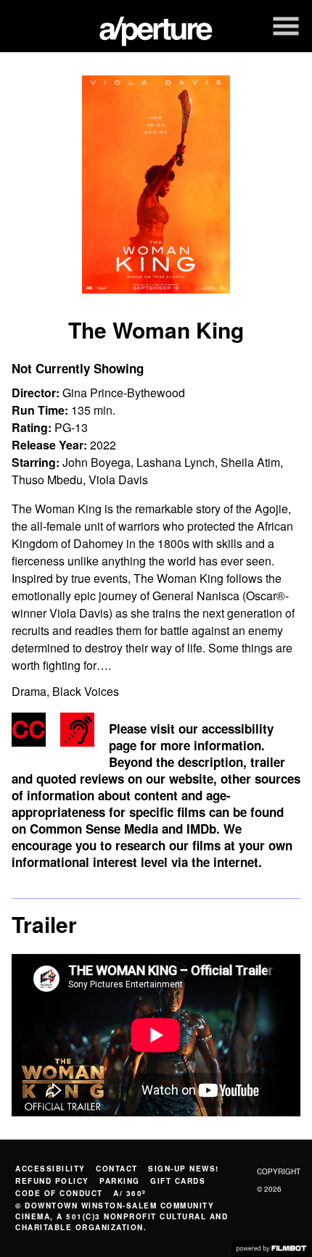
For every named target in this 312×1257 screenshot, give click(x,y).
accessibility (50, 1168)
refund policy (52, 1181)
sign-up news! (183, 1168)
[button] (286, 26)
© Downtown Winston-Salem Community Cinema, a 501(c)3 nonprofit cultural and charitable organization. (121, 1216)
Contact (117, 1168)
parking (119, 1181)
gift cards (177, 1181)
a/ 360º (130, 1193)
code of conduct (59, 1193)
